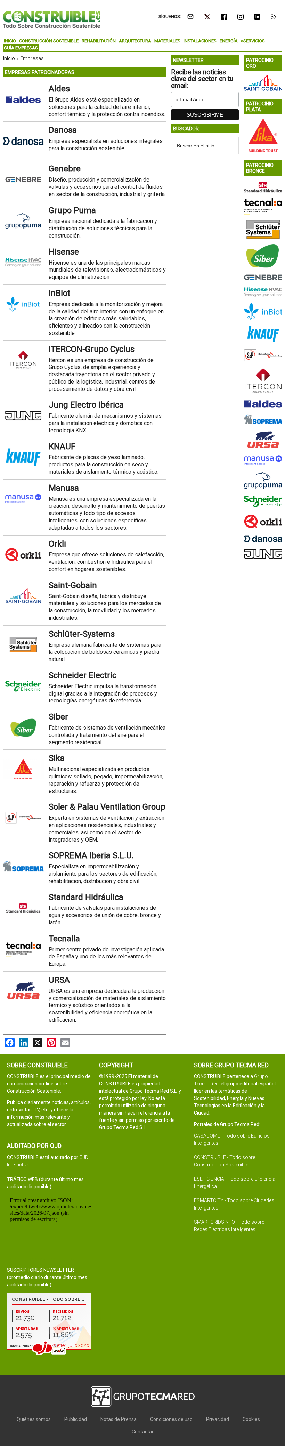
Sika (57, 758)
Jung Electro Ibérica (86, 405)
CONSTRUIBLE (51, 19)
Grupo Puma (72, 210)
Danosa (63, 130)
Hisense (64, 252)
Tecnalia (64, 938)
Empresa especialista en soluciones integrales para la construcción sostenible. (106, 145)
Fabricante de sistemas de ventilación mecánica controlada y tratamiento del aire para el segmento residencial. (107, 735)
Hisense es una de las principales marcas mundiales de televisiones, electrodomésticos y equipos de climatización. (107, 270)
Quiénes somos (34, 1419)
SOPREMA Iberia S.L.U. (91, 855)
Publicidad (75, 1419)
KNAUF (62, 446)
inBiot (59, 293)
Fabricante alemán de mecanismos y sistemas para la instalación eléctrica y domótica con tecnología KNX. (105, 423)
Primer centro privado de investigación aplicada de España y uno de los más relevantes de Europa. (106, 956)
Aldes (59, 89)
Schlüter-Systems (82, 634)
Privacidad (217, 1419)
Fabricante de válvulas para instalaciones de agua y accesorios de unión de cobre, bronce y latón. (105, 915)
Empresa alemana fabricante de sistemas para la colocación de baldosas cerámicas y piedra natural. (105, 652)
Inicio (9, 58)
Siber (58, 717)
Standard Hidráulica (86, 897)
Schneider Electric (82, 675)
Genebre (65, 169)
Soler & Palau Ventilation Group (107, 807)
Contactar (143, 1432)
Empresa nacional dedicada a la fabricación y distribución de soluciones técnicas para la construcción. (103, 228)
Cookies (251, 1419)
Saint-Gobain (73, 585)
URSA (59, 980)
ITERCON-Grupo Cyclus (92, 349)
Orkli (57, 544)
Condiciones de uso (171, 1419)
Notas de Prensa (118, 1419)
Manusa (64, 488)
